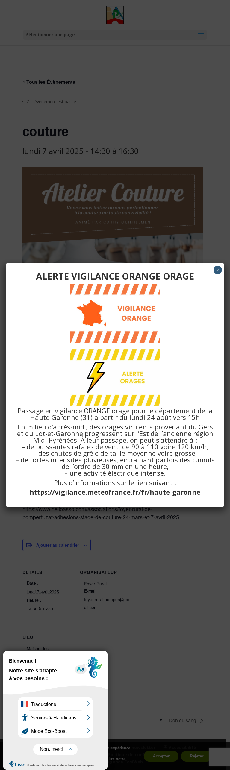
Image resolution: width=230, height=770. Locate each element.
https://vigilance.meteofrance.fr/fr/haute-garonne (115, 491)
